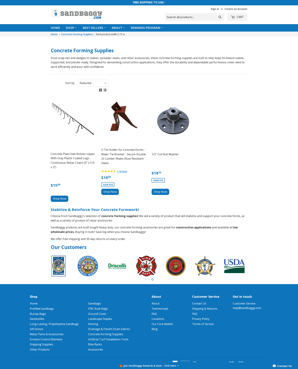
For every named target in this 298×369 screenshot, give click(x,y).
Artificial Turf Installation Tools (108, 339)
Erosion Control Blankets (46, 339)
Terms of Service (203, 324)
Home (55, 28)
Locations (158, 319)
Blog (155, 329)
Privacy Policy (200, 319)
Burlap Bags (38, 314)
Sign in (215, 9)
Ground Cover (97, 314)
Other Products (40, 349)
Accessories (95, 349)
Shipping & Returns (204, 309)
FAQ (154, 314)
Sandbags (94, 303)
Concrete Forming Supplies (77, 34)
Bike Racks (95, 344)
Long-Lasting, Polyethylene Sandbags (54, 324)
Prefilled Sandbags (42, 309)
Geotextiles (37, 319)
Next (240, 266)
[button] (149, 365)
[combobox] (194, 17)
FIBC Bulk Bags (98, 309)
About (117, 28)
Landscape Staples (100, 319)
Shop (70, 28)
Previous (58, 266)
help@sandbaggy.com (247, 308)
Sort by (69, 83)
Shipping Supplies (41, 344)
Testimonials (160, 309)
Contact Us (199, 303)
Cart (240, 17)
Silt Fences (36, 329)
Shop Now (59, 198)
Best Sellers (93, 28)
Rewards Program (146, 28)
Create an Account (236, 9)
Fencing (93, 324)
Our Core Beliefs (162, 324)
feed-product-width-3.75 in (110, 34)
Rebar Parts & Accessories (46, 334)
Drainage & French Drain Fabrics (109, 329)
